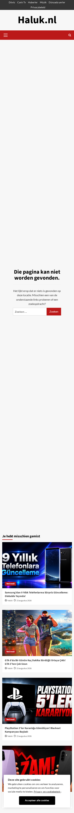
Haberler (33, 2)
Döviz (12, 2)
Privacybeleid (38, 7)
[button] (5, 34)
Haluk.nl (37, 20)
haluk (10, 600)
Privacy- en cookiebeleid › (47, 791)
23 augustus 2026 (24, 600)
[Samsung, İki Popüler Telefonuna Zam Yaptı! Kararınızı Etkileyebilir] (37, 769)
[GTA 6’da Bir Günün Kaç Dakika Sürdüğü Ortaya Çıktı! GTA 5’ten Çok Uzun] (37, 633)
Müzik (43, 2)
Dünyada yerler (57, 2)
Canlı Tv (21, 2)
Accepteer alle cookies (37, 800)
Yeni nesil (10, 583)
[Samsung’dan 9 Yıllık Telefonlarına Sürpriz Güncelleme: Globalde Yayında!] (37, 565)
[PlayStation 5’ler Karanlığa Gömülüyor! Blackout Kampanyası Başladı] (37, 701)
